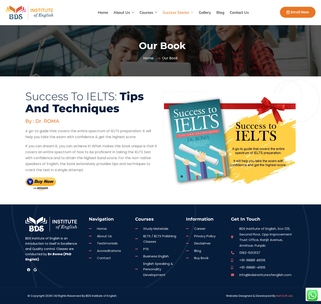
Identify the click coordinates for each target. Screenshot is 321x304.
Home (103, 12)
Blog (220, 12)
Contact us (239, 12)
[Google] (35, 269)
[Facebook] (28, 269)
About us (122, 12)
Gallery (205, 12)
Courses (146, 12)
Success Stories (176, 12)
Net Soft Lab (284, 296)
